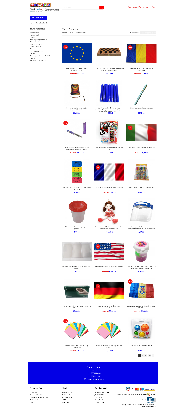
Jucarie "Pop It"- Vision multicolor (141, 346)
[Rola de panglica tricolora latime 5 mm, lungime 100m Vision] (77, 93)
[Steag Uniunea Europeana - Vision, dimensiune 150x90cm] (77, 53)
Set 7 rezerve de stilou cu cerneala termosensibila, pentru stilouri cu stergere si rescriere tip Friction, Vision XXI (109, 109)
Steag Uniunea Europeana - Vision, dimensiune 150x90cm (77, 69)
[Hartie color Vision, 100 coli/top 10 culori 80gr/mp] (109, 330)
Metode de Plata (67, 392)
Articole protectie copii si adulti (40, 56)
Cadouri (32, 53)
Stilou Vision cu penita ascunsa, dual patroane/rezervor (141, 109)
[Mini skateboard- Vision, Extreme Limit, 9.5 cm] (109, 132)
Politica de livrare (35, 400)
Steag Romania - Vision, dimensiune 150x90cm (141, 69)
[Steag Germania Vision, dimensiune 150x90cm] (109, 290)
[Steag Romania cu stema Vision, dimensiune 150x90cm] (141, 291)
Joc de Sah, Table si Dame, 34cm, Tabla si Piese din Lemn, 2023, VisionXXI (109, 69)
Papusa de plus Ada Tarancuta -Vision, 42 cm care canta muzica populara (109, 228)
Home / (33, 23)
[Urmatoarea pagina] (153, 355)
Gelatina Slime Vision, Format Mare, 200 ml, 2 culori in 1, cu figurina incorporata (141, 267)
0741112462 (96, 376)
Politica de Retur (67, 395)
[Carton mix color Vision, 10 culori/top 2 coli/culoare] (77, 330)
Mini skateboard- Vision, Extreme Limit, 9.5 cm (109, 148)
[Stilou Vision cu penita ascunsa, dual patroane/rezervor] (141, 93)
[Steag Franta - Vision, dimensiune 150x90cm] (109, 171)
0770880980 (96, 373)
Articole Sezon (34, 33)
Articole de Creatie (36, 44)
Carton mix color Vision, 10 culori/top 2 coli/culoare (76, 346)
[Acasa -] (41, 5)
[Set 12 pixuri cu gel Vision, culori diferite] (141, 172)
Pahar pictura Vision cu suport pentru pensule (77, 228)
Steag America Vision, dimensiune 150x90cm (109, 266)
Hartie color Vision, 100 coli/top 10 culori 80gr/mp (109, 346)
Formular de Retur (68, 397)
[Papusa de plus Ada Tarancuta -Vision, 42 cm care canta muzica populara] (109, 211)
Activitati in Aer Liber (36, 51)
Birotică (32, 37)
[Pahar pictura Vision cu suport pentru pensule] (77, 211)
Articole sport (34, 49)
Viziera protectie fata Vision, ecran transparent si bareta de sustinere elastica (141, 228)
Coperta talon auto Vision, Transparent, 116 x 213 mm (76, 267)
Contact (32, 402)
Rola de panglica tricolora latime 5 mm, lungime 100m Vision (76, 109)
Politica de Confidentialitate (39, 397)
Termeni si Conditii (36, 395)
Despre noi (33, 392)
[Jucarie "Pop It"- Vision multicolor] (141, 330)
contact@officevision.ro (95, 379)
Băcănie (32, 58)
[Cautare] (101, 7)
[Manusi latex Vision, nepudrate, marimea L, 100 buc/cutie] (77, 291)
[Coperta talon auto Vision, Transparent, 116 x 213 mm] (77, 251)
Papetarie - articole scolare (38, 60)
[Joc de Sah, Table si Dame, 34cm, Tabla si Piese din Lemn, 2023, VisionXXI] (109, 53)
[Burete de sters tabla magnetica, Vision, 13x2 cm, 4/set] (77, 172)
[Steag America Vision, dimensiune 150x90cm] (109, 251)
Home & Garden (35, 35)
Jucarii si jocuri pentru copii (38, 40)
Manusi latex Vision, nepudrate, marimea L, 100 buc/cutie (77, 307)
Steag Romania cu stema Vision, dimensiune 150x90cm (141, 307)
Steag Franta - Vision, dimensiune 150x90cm (109, 187)
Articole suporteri (35, 46)
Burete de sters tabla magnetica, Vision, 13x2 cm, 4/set (77, 188)
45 (150, 355)
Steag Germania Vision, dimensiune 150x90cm (109, 307)
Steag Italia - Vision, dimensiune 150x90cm (141, 148)
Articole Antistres (35, 42)
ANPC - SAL (65, 402)
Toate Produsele (37, 18)
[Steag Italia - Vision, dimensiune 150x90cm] (141, 132)
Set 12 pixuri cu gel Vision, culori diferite (141, 187)
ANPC (64, 400)
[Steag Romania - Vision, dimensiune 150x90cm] (141, 53)
